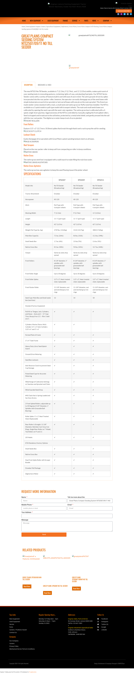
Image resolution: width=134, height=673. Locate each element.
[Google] (128, 14)
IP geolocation (32, 672)
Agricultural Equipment (53, 26)
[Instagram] (121, 14)
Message (24, 520)
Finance (65, 20)
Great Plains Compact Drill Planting (88, 26)
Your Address (26, 512)
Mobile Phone (26, 505)
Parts (86, 20)
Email (70, 505)
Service (74, 20)
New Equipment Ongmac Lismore (35, 26)
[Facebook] (118, 14)
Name (23, 497)
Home (23, 26)
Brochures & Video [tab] (44, 85)
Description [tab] (28, 85)
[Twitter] (125, 14)
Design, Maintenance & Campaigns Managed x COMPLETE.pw (109, 663)
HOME (24, 20)
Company (106, 20)
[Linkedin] (131, 14)
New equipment (35, 20)
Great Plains (73, 26)
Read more (27, 586)
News (94, 20)
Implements (64, 26)
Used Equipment (53, 20)
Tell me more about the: (76, 497)
